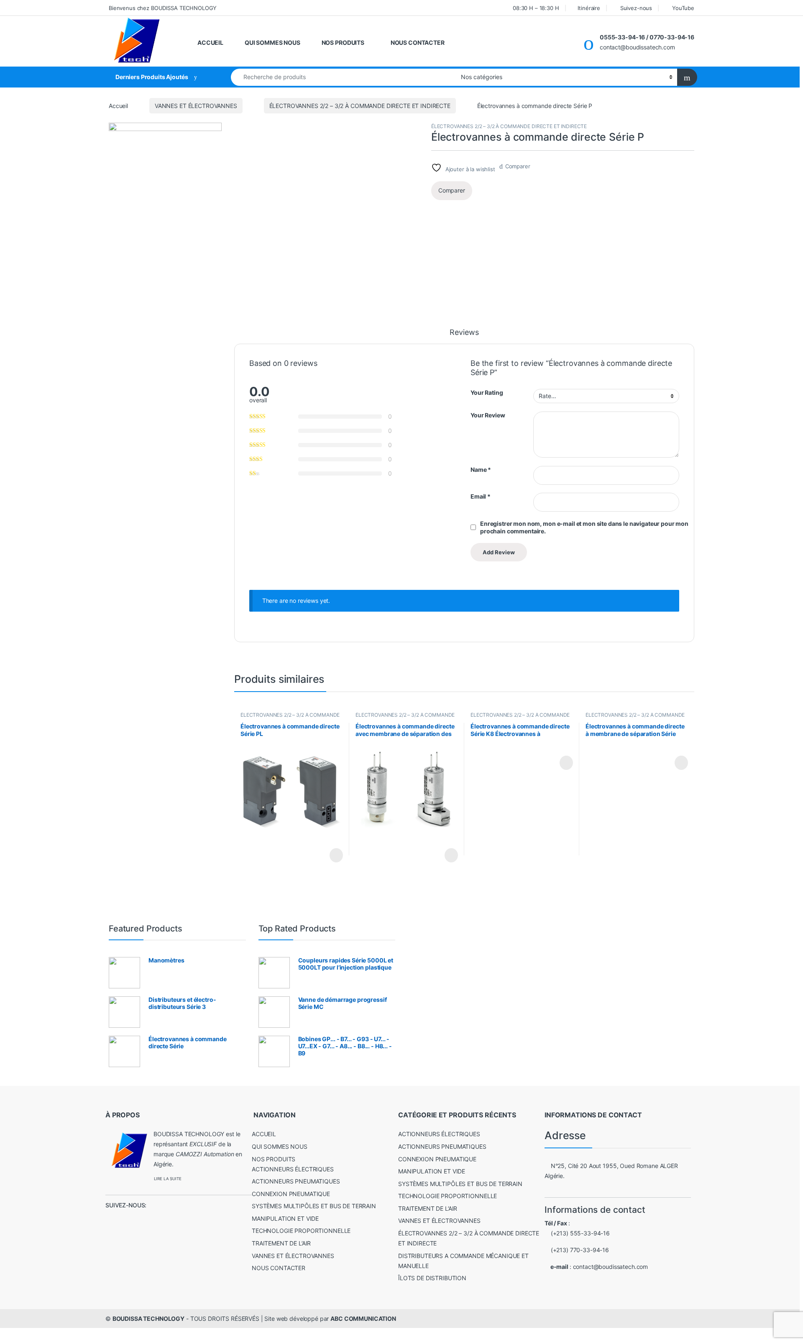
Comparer (517, 166)
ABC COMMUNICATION (363, 1318)
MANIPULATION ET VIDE (285, 1218)
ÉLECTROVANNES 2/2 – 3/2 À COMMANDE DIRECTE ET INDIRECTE (359, 105)
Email (481, 496)
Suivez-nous (636, 8)
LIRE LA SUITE (167, 1178)
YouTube (683, 8)
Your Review (488, 415)
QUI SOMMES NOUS (272, 42)
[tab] (464, 336)
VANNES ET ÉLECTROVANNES (196, 105)
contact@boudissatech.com (610, 1266)
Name (481, 469)
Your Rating (487, 392)
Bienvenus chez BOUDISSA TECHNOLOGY (163, 8)
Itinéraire (589, 8)
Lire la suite (336, 855)
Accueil (118, 105)
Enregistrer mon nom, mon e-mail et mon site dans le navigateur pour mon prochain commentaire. (584, 527)
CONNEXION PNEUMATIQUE (291, 1193)
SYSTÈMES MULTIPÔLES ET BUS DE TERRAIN (314, 1205)
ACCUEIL (210, 42)
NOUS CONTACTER (418, 42)
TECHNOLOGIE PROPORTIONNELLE (301, 1230)
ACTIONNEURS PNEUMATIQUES (296, 1181)
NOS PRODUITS (343, 42)
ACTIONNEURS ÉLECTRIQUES (293, 1169)
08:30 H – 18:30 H (536, 8)
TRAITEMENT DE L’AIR (281, 1243)
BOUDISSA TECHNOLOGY (148, 1318)
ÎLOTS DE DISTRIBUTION (432, 1277)
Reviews (464, 333)
